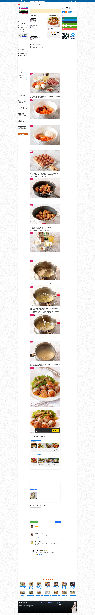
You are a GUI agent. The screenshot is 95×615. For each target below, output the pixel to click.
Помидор (23, 116)
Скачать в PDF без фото (68, 26)
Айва (19, 95)
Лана (52, 28)
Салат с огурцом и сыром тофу (30, 595)
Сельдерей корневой (21, 121)
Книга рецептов (23, 7)
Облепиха (19, 113)
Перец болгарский (21, 114)
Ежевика (21, 100)
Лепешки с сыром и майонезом (56, 595)
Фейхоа (24, 128)
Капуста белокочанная (21, 102)
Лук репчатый (33, 20)
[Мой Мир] (71, 12)
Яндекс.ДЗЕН (59, 604)
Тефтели (35, 4)
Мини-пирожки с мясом (73, 595)
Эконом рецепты (23, 29)
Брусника (19, 96)
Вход (75, 1)
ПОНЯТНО (55, 430)
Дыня (19, 100)
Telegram (58, 605)
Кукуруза (26, 109)
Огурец (23, 113)
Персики (24, 115)
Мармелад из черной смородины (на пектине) (64, 596)
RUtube (58, 607)
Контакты (41, 605)
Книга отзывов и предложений (23, 4)
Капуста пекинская (21, 107)
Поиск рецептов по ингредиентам (23, 134)
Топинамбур (20, 126)
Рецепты (31, 4)
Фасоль (19, 127)
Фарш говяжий (33, 18)
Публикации (48, 607)
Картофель (25, 108)
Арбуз (21, 95)
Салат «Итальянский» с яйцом (22, 596)
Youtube (58, 606)
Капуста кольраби (21, 106)
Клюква (23, 109)
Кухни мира (48, 606)
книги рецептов (40, 47)
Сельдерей (20, 120)
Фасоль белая (23, 127)
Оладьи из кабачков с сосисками (64, 587)
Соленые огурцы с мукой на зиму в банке (39, 596)
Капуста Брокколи (21, 103)
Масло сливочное (34, 36)
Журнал (21, 11)
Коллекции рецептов (50, 605)
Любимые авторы (23, 10)
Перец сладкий (20, 115)
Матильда (37, 533)
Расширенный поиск (49, 1)
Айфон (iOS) (24, 36)
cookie (40, 431)
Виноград (25, 96)
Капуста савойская (21, 108)
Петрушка (19, 116)
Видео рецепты (22, 31)
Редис (26, 116)
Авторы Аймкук (23, 13)
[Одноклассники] (66, 12)
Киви (19, 109)
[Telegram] (69, 12)
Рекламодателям (42, 606)
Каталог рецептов (49, 603)
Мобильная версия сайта (24, 602)
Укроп (25, 126)
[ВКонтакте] (63, 12)
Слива (26, 121)
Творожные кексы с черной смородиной (30, 587)
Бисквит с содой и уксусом (56, 587)
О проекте (41, 603)
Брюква (23, 96)
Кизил (21, 109)
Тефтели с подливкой (36, 440)
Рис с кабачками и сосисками (47, 587)
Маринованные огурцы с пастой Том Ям (39, 587)
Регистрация (69, 1)
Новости (41, 604)
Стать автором (42, 607)
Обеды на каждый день (36, 454)
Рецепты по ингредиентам (51, 604)
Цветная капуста (23, 129)
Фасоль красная (20, 128)
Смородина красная (21, 122)
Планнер (21, 8)
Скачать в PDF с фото (67, 24)
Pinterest (58, 603)
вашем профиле (55, 486)
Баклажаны (24, 95)
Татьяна (36, 525)
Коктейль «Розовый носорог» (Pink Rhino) (72, 587)
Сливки (32, 33)
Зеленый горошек (20, 101)
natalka (36, 541)
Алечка (33, 499)
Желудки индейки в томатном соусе (22, 587)
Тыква (23, 126)
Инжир (25, 101)
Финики (19, 129)
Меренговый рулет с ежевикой (47, 595)
